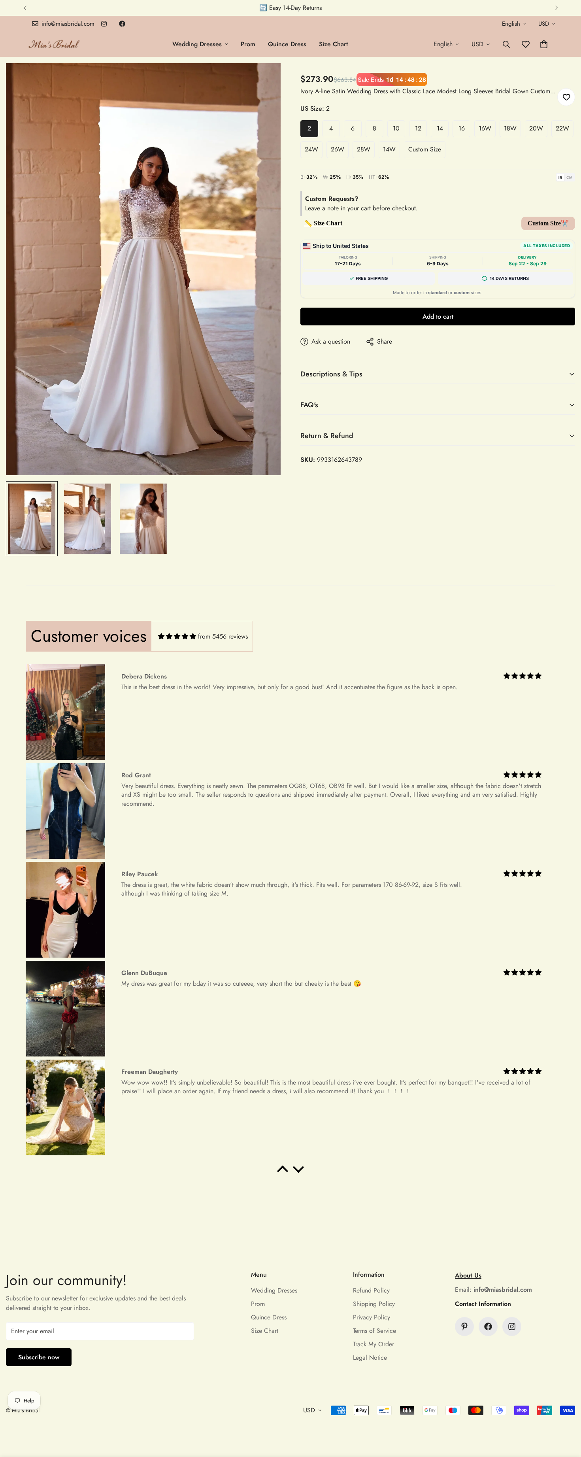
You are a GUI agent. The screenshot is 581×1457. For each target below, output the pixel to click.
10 (396, 128)
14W (389, 149)
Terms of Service (374, 1330)
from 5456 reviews (223, 636)
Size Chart (333, 44)
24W (311, 149)
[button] (544, 44)
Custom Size (424, 149)
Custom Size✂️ (548, 223)
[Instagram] (104, 24)
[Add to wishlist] (566, 97)
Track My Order (373, 1344)
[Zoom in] (264, 80)
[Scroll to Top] (565, 1414)
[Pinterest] (464, 1326)
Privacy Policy (371, 1317)
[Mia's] (54, 44)
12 (418, 128)
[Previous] (25, 8)
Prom (248, 44)
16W (485, 128)
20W (536, 128)
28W (363, 149)
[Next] (556, 8)
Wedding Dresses (197, 44)
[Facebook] (122, 24)
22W (562, 128)
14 (440, 128)
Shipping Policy (374, 1303)
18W (510, 128)
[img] (177, 636)
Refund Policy (371, 1290)
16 (461, 128)
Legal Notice (370, 1357)
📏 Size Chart (323, 223)
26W (337, 149)
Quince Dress (287, 44)
